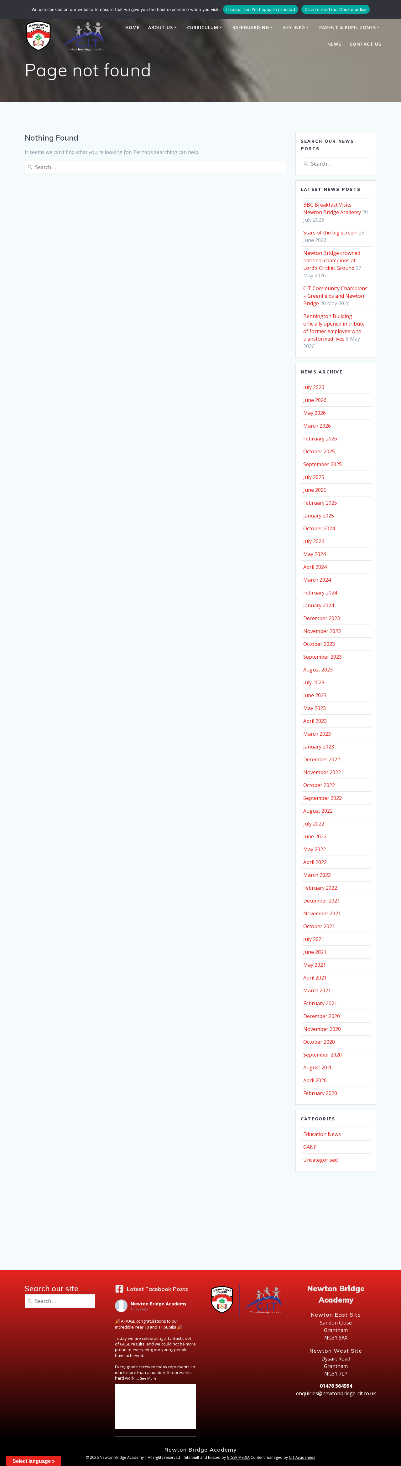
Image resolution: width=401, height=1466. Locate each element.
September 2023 (322, 656)
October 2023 (319, 643)
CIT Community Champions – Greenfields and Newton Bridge (335, 296)
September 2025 (322, 464)
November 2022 (322, 772)
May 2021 (314, 964)
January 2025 (318, 515)
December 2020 (321, 1016)
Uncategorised (320, 1159)
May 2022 (314, 849)
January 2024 (318, 605)
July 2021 (313, 939)
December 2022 (321, 759)
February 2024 (320, 592)
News (334, 44)
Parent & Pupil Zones (347, 27)
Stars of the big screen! (330, 232)
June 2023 (314, 695)
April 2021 (315, 977)
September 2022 (322, 798)
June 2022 (314, 836)
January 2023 (318, 746)
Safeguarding (250, 27)
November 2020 (322, 1029)
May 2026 (314, 412)
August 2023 (318, 669)
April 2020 (315, 1080)
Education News (322, 1134)
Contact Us (365, 44)
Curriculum (202, 27)
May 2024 (314, 554)
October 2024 (319, 528)
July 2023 (313, 682)
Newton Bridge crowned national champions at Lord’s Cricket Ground (331, 260)
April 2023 (315, 721)
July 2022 (313, 823)
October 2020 (319, 1041)
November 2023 (322, 631)
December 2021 (321, 900)
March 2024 (317, 579)
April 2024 (315, 566)
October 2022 (319, 785)
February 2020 (320, 1093)
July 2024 (313, 541)
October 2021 (319, 926)
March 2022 (317, 875)
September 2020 (322, 1054)
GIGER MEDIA (238, 1457)
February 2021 (320, 1003)
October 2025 (319, 451)
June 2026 (314, 400)
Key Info (294, 27)
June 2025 (314, 489)
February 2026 (320, 438)
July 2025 (313, 477)
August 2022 (318, 810)
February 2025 (320, 502)
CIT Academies (302, 1457)
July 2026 (313, 387)
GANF (309, 1147)
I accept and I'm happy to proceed (260, 9)
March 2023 (317, 733)
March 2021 (317, 990)
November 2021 (322, 913)
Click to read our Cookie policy (336, 9)
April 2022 (315, 862)
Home (132, 27)
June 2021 (314, 952)
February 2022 (320, 887)
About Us (160, 27)
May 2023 (314, 708)
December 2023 (321, 618)
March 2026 (317, 425)
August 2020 (318, 1067)
